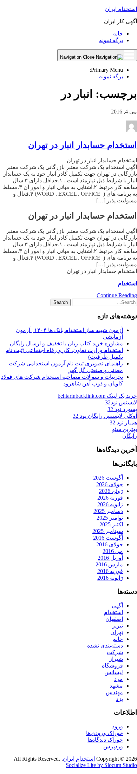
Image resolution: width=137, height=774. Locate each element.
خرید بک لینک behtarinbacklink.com (97, 396)
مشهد (116, 686)
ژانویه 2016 (110, 578)
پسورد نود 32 (122, 409)
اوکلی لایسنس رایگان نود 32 (105, 416)
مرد (118, 679)
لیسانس (113, 672)
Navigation (71, 57)
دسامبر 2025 (108, 511)
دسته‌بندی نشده (105, 646)
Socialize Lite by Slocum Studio (101, 765)
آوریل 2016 (110, 558)
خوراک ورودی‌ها (104, 733)
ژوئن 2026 (111, 491)
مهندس (114, 692)
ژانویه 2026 (110, 504)
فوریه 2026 (110, 498)
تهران (116, 632)
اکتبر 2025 (111, 524)
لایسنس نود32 (121, 402)
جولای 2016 (109, 544)
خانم (117, 639)
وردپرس (113, 746)
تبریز (117, 626)
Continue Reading (117, 295)
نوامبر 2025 (110, 518)
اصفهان (114, 619)
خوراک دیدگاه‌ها (105, 740)
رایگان (129, 436)
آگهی (117, 606)
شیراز (116, 659)
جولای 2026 (109, 484)
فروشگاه (112, 666)
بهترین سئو (124, 429)
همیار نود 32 (123, 422)
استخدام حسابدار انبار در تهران (82, 145)
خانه (118, 34)
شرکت (115, 652)
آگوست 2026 (108, 478)
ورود (117, 726)
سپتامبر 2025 (107, 531)
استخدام (127, 283)
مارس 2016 (109, 564)
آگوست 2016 (108, 538)
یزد (119, 699)
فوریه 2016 (110, 571)
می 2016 (113, 551)
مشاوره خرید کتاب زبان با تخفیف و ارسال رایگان (66, 343)
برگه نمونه (111, 40)
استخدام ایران (121, 9)
